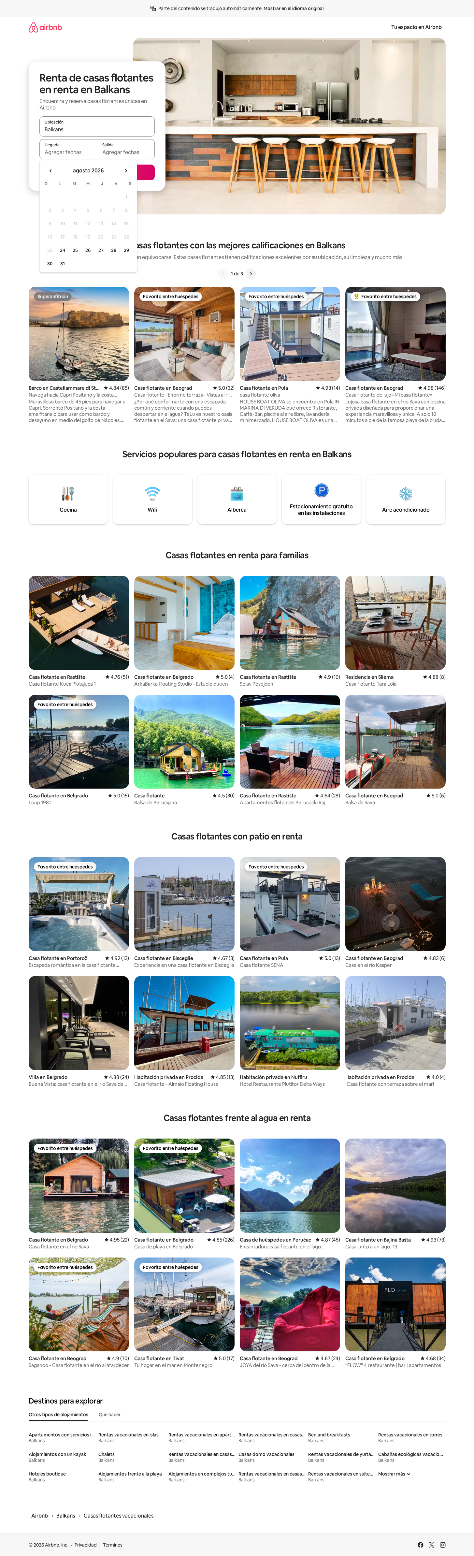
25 (75, 250)
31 (62, 264)
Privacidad (86, 1545)
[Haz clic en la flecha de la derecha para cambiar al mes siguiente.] (126, 171)
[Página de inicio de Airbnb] (45, 27)
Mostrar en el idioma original (293, 8)
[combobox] (97, 129)
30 (50, 264)
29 (126, 250)
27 (101, 250)
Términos (112, 1545)
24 (62, 250)
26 (88, 250)
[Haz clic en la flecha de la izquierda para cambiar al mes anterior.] (51, 171)
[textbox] (68, 152)
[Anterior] (223, 274)
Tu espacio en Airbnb (416, 27)
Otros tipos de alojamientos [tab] (58, 1415)
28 (113, 250)
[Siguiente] (251, 274)
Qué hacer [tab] (110, 1415)
